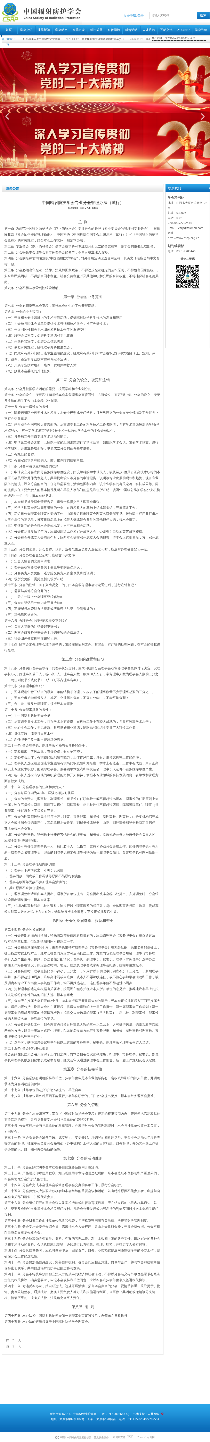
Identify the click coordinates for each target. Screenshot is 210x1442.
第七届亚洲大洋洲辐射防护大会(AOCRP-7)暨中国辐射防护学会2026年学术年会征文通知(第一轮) (75, 39)
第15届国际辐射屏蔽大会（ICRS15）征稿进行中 (139, 39)
